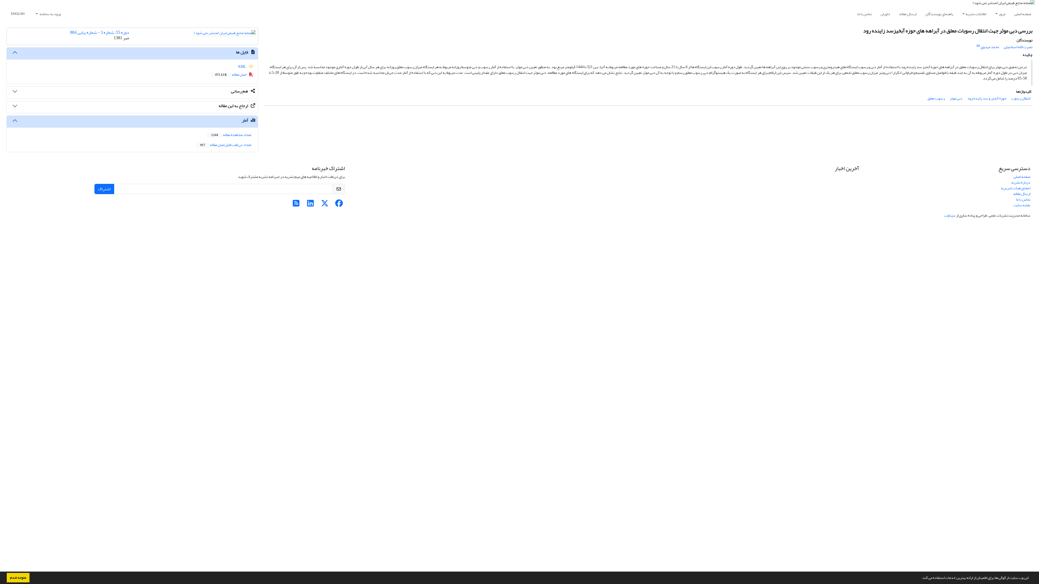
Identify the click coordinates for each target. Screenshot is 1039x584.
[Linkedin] (310, 204)
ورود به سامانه (50, 14)
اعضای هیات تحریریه (1015, 188)
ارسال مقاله (907, 14)
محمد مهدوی (990, 47)
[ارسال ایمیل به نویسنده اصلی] (978, 46)
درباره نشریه (1020, 182)
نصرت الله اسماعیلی (1018, 47)
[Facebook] (339, 204)
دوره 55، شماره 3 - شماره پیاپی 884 (99, 32)
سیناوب (950, 215)
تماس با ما (864, 14)
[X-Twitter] (325, 204)
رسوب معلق (936, 98)
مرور (1002, 14)
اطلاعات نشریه (975, 14)
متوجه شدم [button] (18, 577)
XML (242, 66)
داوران (885, 14)
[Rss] (296, 204)
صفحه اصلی (1022, 14)
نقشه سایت (1022, 205)
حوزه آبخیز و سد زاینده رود (987, 98)
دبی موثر (956, 98)
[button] (920, 578)
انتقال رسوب (1020, 98)
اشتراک (104, 189)
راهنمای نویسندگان (939, 14)
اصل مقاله (231, 74)
